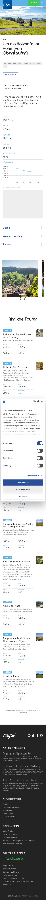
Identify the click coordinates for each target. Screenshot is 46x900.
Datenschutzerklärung (11, 872)
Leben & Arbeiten (9, 817)
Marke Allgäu (8, 831)
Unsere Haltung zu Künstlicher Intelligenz (18, 881)
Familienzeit (7, 810)
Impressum (7, 884)
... (17, 39)
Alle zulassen (23, 482)
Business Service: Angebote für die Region (18, 841)
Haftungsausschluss (10, 875)
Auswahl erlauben (23, 489)
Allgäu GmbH (8, 866)
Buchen (34, 3)
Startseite (8, 39)
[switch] (40, 451)
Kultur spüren (8, 814)
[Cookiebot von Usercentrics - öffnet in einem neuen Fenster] (33, 402)
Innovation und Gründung (12, 844)
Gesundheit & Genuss (11, 807)
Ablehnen (23, 496)
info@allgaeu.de (13, 858)
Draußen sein (7, 804)
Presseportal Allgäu (10, 869)
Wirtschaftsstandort (10, 834)
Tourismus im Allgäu (10, 837)
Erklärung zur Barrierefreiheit (13, 878)
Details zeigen (33, 475)
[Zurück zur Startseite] (23, 4)
